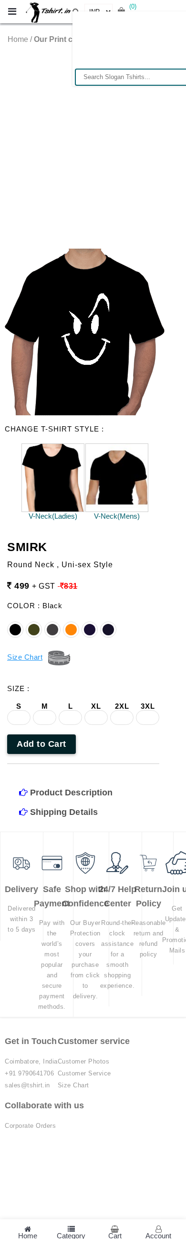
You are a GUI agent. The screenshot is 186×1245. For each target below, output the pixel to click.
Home (18, 39)
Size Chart (73, 1085)
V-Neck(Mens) (117, 516)
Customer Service (84, 1073)
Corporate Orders (30, 1125)
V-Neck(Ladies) (53, 516)
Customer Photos (84, 1061)
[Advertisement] (93, 141)
